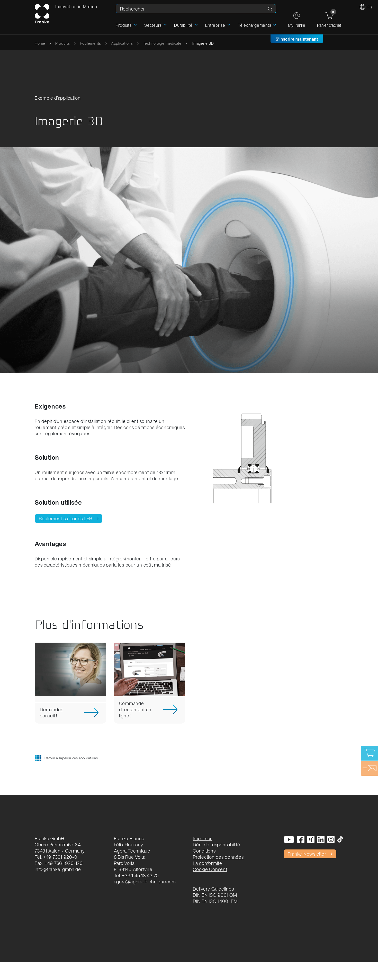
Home (40, 43)
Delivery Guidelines (213, 889)
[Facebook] (301, 839)
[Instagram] (331, 839)
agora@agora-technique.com (145, 881)
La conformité (207, 863)
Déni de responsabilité (216, 844)
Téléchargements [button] (254, 25)
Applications (122, 43)
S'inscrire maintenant (297, 39)
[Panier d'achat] (369, 753)
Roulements (90, 43)
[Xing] (311, 839)
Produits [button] (124, 25)
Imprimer (202, 838)
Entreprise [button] (215, 25)
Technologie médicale (162, 43)
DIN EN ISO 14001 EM (215, 901)
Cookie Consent (210, 869)
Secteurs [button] (152, 25)
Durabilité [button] (183, 25)
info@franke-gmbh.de (58, 869)
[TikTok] (340, 839)
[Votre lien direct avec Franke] (369, 768)
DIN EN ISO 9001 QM (215, 895)
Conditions (204, 851)
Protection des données (218, 857)
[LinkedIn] (321, 839)
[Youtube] (289, 839)
